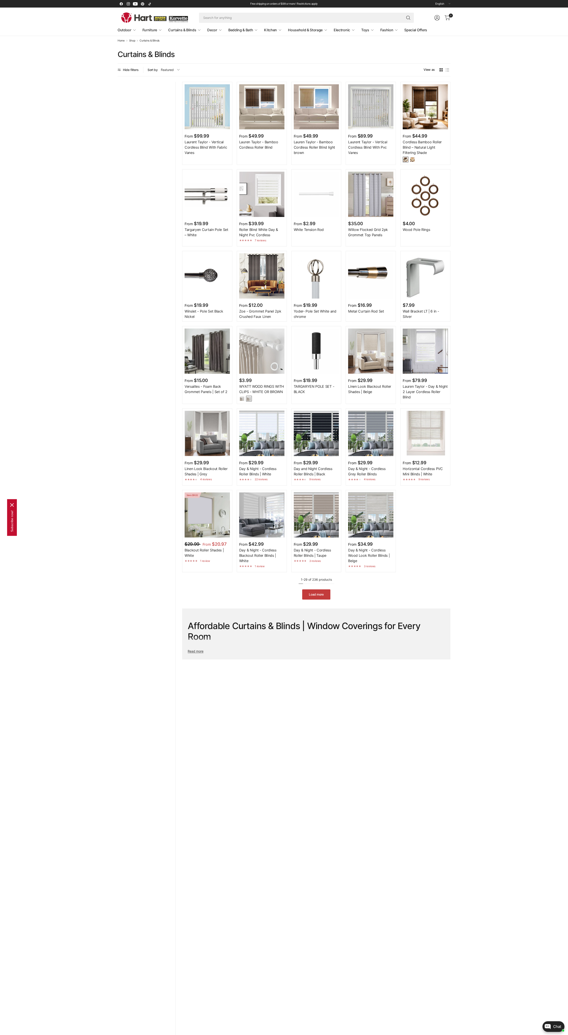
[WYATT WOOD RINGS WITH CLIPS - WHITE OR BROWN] (261, 351)
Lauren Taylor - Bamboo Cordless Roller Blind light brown (314, 147)
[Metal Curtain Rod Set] (370, 276)
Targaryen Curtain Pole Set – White (206, 232)
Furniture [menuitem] (149, 30)
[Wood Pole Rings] (425, 194)
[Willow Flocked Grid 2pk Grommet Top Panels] (370, 194)
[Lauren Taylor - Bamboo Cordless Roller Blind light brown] (316, 107)
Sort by (153, 70)
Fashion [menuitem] (386, 30)
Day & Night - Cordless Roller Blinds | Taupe (312, 553)
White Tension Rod (309, 229)
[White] (242, 398)
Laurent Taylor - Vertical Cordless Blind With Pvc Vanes (367, 147)
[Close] (12, 505)
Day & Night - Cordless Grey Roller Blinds (366, 471)
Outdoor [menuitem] (124, 30)
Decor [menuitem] (212, 30)
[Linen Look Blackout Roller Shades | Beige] (370, 351)
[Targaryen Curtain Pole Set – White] (207, 194)
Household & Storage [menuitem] (305, 30)
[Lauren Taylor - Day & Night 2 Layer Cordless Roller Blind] (425, 351)
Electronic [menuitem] (342, 30)
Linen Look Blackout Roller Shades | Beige (369, 389)
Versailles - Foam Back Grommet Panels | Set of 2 (206, 389)
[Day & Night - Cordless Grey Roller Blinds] (370, 433)
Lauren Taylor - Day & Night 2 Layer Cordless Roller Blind (425, 391)
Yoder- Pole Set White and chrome (315, 314)
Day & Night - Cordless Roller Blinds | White (257, 471)
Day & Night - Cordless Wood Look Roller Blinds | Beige (369, 555)
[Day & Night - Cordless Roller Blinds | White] (261, 433)
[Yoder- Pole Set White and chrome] (316, 276)
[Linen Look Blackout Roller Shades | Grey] (207, 433)
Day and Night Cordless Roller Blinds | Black (313, 471)
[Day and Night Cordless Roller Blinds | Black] (316, 433)
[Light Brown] (412, 159)
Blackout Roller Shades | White (204, 553)
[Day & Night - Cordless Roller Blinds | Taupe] (316, 515)
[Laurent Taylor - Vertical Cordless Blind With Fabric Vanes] (207, 107)
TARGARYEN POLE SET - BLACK (314, 389)
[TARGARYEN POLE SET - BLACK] (316, 351)
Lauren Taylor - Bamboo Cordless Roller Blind (258, 145)
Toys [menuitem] (365, 30)
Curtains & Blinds (150, 40)
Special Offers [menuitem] (415, 30)
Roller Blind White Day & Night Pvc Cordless (258, 232)
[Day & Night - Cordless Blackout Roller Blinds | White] (261, 515)
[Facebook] (121, 3)
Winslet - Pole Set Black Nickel (204, 314)
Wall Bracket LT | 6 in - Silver (421, 314)
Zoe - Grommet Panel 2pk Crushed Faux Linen (260, 314)
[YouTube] (135, 3)
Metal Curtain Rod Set (366, 311)
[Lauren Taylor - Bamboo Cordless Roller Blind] (261, 107)
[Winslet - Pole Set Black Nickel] (207, 276)
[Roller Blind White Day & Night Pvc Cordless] (261, 194)
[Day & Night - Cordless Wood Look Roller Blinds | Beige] (370, 515)
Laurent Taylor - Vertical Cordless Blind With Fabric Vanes (206, 147)
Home (121, 40)
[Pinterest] (142, 3)
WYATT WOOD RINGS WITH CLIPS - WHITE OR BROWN (261, 389)
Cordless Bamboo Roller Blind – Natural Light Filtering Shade (422, 147)
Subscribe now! (12, 521)
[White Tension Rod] (316, 194)
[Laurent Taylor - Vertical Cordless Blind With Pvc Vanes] (370, 107)
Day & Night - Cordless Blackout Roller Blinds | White (257, 555)
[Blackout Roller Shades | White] (207, 515)
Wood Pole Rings (416, 229)
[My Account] (437, 18)
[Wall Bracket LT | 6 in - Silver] (425, 276)
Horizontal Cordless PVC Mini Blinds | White (423, 471)
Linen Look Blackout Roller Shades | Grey (206, 471)
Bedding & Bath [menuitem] (240, 30)
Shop (132, 40)
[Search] (408, 18)
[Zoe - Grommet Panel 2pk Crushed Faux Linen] (261, 276)
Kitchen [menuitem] (270, 30)
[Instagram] (128, 3)
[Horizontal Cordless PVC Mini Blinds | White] (425, 433)
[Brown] (249, 398)
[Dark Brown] (405, 159)
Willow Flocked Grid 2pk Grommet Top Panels (368, 232)
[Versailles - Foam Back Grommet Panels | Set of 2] (207, 351)
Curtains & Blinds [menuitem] (182, 30)
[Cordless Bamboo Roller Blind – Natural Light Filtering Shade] (425, 107)
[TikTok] (149, 3)
